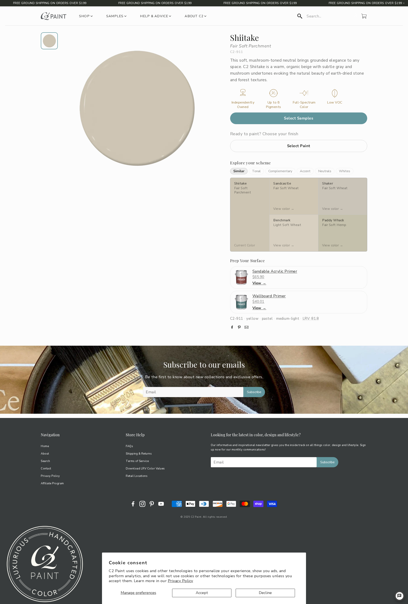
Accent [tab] (305, 171)
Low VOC (334, 102)
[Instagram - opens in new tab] (142, 504)
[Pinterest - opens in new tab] (152, 504)
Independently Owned (243, 104)
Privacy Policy (180, 580)
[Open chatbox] (399, 596)
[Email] (246, 327)
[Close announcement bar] (404, 3)
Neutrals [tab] (324, 171)
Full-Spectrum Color (304, 104)
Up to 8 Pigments (273, 104)
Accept (202, 592)
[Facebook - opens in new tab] (133, 504)
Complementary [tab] (280, 171)
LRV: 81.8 (311, 318)
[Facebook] (232, 327)
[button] (324, 16)
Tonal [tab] (256, 171)
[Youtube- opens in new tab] (161, 504)
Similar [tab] (238, 171)
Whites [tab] (344, 171)
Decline (265, 592)
